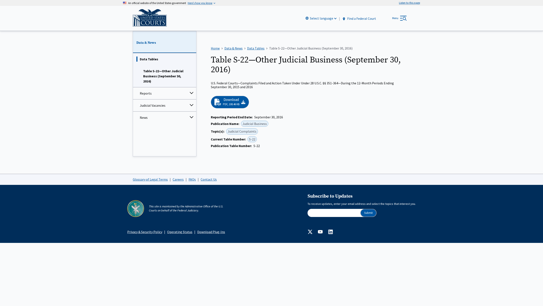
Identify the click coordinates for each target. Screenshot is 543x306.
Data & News (146, 42)
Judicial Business (254, 124)
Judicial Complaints (242, 131)
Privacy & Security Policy (144, 232)
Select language (321, 18)
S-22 (252, 139)
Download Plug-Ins (211, 232)
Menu (395, 18)
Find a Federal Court (361, 18)
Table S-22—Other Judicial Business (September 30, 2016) (163, 76)
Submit (368, 213)
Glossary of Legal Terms (150, 179)
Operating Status (179, 232)
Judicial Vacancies (152, 105)
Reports (146, 93)
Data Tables (149, 59)
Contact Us (209, 179)
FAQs (192, 179)
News (144, 117)
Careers (178, 179)
